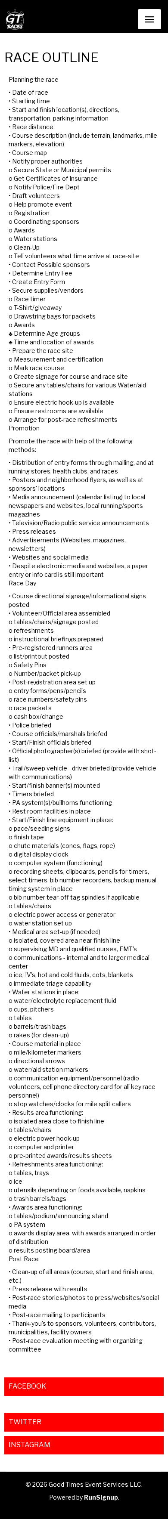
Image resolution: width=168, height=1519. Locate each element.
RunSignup (101, 1497)
